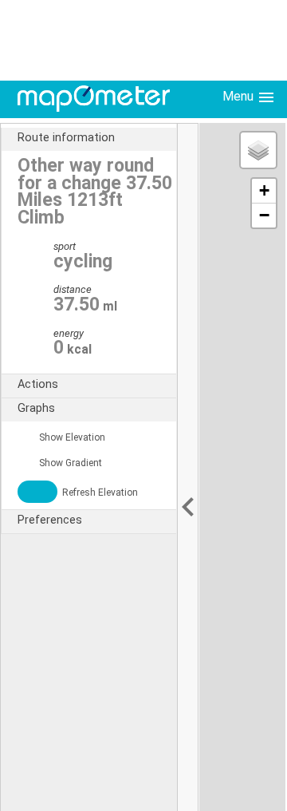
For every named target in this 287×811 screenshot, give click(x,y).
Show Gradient (69, 463)
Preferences (50, 520)
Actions (38, 384)
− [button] (264, 215)
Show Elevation (71, 437)
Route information (66, 137)
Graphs (36, 408)
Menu (239, 96)
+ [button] (264, 190)
